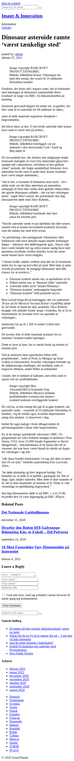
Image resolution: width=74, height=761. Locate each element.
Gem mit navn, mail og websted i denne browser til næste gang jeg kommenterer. (36, 596)
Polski (13, 732)
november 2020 (19, 679)
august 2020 (17, 690)
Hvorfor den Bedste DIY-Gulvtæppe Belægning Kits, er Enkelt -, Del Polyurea (35, 530)
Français (14, 718)
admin (19, 54)
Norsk (13, 707)
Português (15, 721)
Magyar (14, 739)
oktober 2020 (17, 683)
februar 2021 (17, 668)
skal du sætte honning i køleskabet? (31, 642)
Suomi (13, 742)
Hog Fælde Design (21, 653)
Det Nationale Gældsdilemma (25, 512)
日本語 (14, 746)
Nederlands (16, 700)
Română (14, 728)
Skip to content (11, 3)
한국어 (14, 750)
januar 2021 (16, 672)
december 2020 (19, 675)
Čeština (14, 735)
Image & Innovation (22, 15)
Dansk (13, 710)
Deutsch (14, 696)
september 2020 (19, 686)
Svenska (14, 703)
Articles (6, 27)
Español (14, 714)
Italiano (14, 725)
